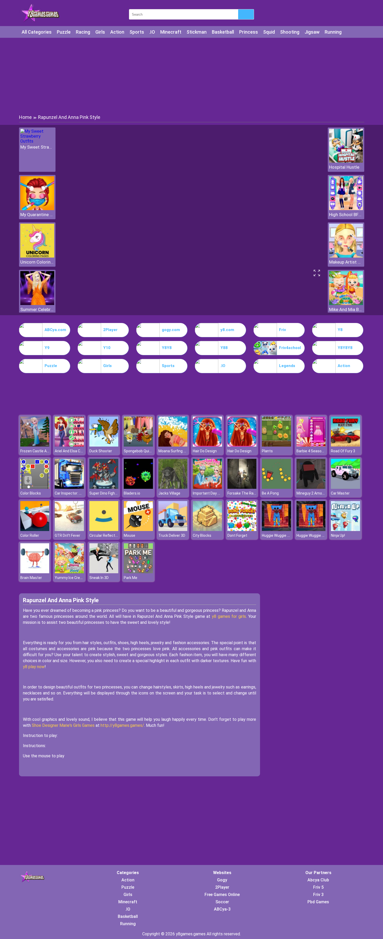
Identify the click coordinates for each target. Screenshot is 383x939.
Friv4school (290, 347)
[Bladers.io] (138, 487)
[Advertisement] (191, 75)
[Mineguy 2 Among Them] (311, 487)
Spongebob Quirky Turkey (145, 451)
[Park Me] (138, 571)
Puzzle (64, 32)
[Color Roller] (35, 529)
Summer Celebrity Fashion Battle (37, 309)
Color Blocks (30, 493)
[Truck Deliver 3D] (173, 529)
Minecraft (170, 32)
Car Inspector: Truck (72, 493)
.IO (152, 32)
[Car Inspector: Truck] (69, 487)
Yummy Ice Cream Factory (77, 578)
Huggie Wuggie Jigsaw (280, 535)
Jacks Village (169, 493)
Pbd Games (318, 901)
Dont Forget (237, 535)
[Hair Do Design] (207, 445)
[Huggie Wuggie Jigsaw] (276, 529)
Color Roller (29, 535)
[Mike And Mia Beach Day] (346, 303)
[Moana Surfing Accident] (173, 445)
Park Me (130, 578)
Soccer (222, 901)
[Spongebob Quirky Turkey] (138, 445)
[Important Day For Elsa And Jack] (207, 487)
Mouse (129, 535)
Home (25, 117)
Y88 (224, 347)
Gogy (222, 879)
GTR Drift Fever (67, 535)
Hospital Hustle (344, 167)
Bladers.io (132, 493)
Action (117, 32)
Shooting (289, 32)
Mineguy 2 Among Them (316, 493)
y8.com (227, 329)
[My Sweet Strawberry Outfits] (37, 141)
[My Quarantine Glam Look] (37, 208)
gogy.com (171, 329)
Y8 (340, 329)
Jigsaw (312, 32)
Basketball (223, 32)
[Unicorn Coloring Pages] (37, 256)
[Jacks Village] (173, 487)
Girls (100, 32)
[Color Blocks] (35, 487)
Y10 (106, 347)
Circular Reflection (104, 535)
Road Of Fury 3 (343, 451)
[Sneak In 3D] (104, 571)
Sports (136, 32)
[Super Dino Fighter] (104, 487)
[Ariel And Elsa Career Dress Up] (69, 445)
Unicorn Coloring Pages (37, 262)
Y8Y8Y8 (345, 347)
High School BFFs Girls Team (346, 214)
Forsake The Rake (242, 493)
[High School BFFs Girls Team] (346, 208)
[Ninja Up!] (345, 529)
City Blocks (202, 535)
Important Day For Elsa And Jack (220, 493)
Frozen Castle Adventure (41, 451)
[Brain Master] (35, 571)
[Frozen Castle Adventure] (35, 445)
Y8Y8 (167, 347)
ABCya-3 (222, 909)
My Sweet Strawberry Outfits (37, 147)
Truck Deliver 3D (171, 535)
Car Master (340, 493)
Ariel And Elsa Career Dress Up (80, 451)
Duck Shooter (100, 451)
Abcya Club (318, 879)
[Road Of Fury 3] (345, 445)
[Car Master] (345, 487)
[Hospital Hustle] (346, 161)
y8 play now (34, 666)
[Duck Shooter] (104, 445)
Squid (269, 32)
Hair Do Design (205, 451)
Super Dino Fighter (104, 493)
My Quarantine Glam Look (37, 214)
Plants (267, 451)
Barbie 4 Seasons (311, 451)
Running (333, 32)
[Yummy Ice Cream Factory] (69, 571)
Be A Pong (270, 493)
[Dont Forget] (242, 529)
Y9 (47, 347)
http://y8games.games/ (122, 725)
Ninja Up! (338, 535)
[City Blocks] (207, 529)
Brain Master (31, 578)
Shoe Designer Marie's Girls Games (63, 725)
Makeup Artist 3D (346, 262)
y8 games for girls (229, 616)
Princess (248, 32)
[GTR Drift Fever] (69, 529)
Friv (282, 329)
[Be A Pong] (276, 487)
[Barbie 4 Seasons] (311, 445)
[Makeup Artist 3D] (346, 256)
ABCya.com (55, 329)
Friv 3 (318, 894)
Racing (83, 32)
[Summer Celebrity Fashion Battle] (37, 303)
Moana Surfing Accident (178, 451)
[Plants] (276, 445)
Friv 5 (318, 887)
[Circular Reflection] (104, 529)
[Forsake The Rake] (242, 487)
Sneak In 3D (99, 578)
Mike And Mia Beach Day (346, 309)
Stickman (197, 32)
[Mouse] (138, 529)
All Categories (37, 32)
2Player (110, 329)
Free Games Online (222, 894)
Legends (287, 365)
